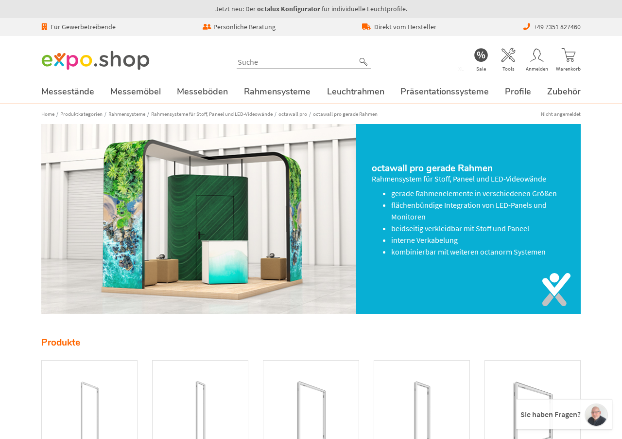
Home (47, 113)
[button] (363, 62)
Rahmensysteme (126, 113)
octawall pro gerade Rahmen (345, 113)
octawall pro (292, 113)
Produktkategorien (81, 113)
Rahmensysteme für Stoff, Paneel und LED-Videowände (212, 113)
